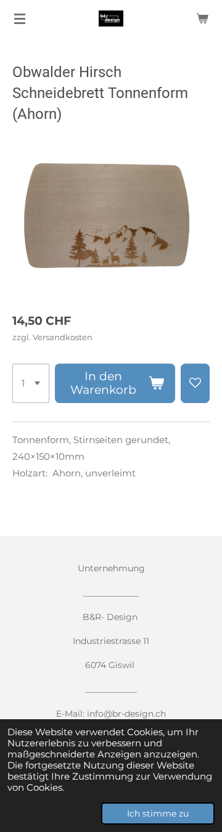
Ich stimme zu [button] (158, 813)
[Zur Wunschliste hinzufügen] (195, 383)
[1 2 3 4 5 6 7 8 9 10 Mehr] (30, 383)
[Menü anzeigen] (19, 18)
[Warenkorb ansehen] (202, 18)
